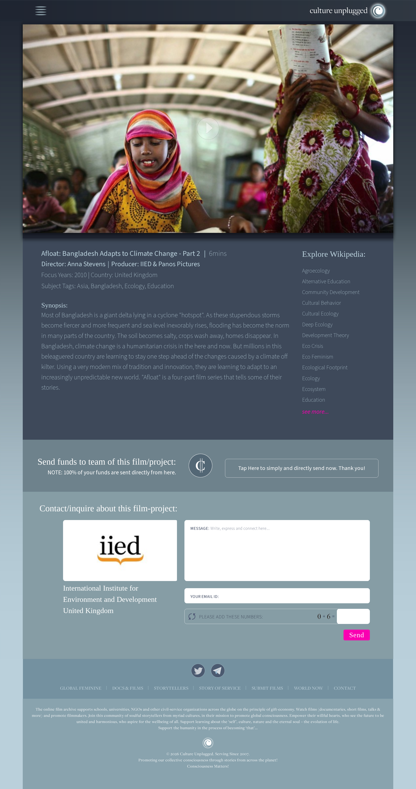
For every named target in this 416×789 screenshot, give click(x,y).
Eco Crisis (312, 346)
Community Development (331, 292)
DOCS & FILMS (127, 688)
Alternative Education (326, 282)
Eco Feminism (317, 357)
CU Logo (208, 743)
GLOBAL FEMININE (81, 688)
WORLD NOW (308, 688)
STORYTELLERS (171, 688)
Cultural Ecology (320, 314)
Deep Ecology (317, 325)
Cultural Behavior (321, 303)
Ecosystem (314, 389)
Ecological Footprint (325, 368)
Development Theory (325, 335)
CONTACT (345, 688)
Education (313, 400)
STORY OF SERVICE (220, 688)
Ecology (311, 378)
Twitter (198, 671)
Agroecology (316, 271)
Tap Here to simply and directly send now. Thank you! (301, 468)
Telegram (218, 671)
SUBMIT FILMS (267, 688)
